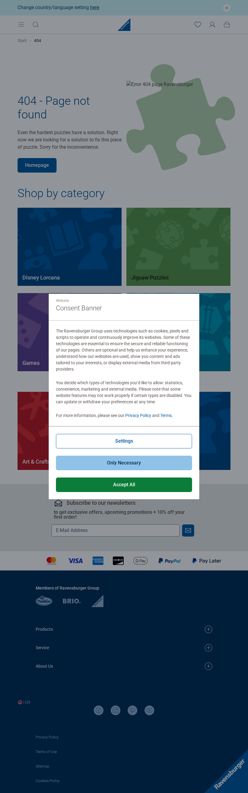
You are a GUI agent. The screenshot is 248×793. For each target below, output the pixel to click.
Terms (166, 415)
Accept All (124, 484)
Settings (124, 441)
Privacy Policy (138, 415)
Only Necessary (124, 463)
